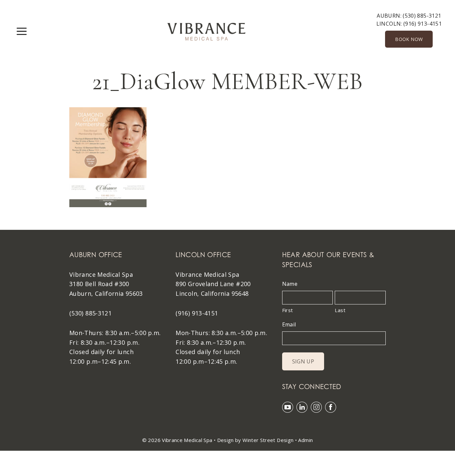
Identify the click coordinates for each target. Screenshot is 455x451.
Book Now (409, 39)
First (287, 310)
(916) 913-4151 (422, 23)
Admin (305, 440)
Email (289, 324)
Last (340, 310)
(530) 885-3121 (422, 15)
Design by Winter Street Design (255, 440)
